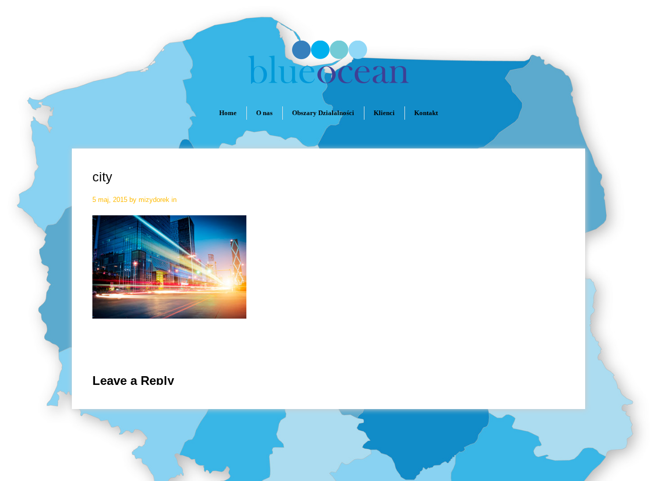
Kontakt (426, 113)
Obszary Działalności (323, 113)
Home (228, 113)
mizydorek (154, 199)
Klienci (384, 113)
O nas (264, 113)
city (102, 177)
